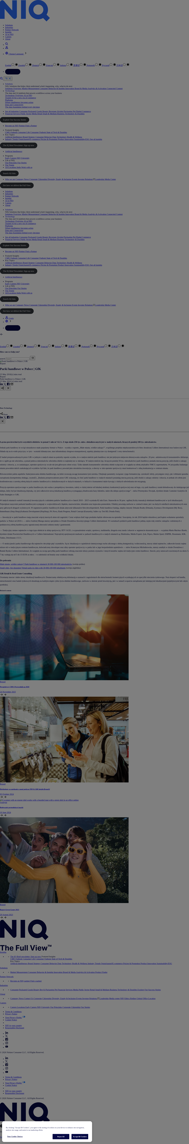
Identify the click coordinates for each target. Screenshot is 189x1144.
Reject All (60, 1137)
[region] (47, 1131)
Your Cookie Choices (15, 1136)
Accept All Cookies (80, 1137)
